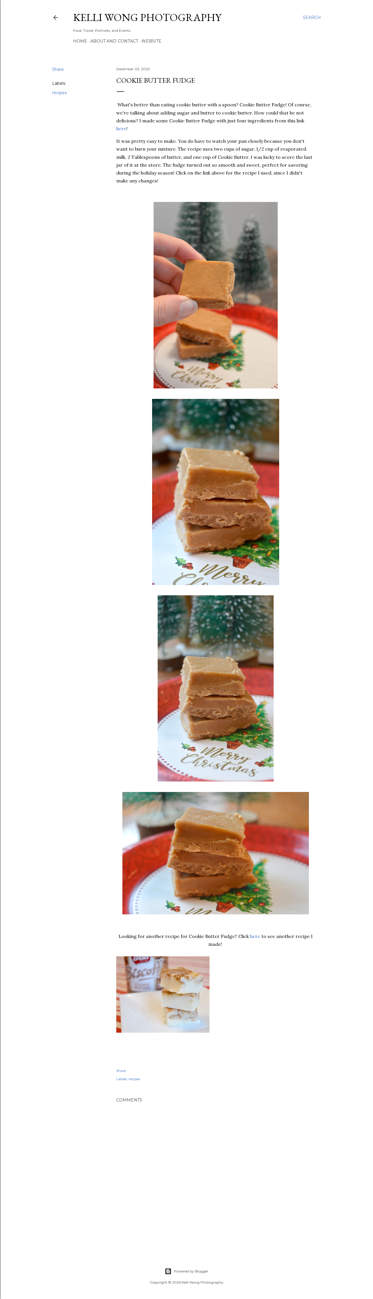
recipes (59, 92)
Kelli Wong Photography (147, 17)
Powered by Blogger (191, 1271)
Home (80, 41)
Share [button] (58, 69)
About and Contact (114, 41)
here (121, 128)
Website (151, 41)
